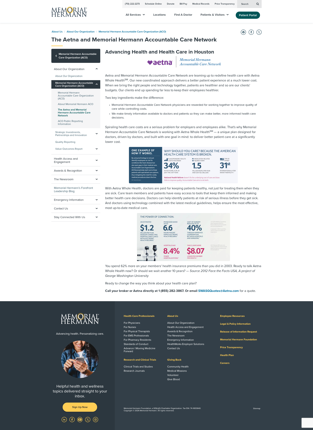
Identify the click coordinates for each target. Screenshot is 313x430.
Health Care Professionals (139, 316)
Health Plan (227, 355)
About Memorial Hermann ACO (75, 104)
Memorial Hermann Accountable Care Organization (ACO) (132, 31)
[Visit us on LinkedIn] (64, 419)
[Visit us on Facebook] (72, 419)
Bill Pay (183, 3)
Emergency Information (180, 339)
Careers (225, 363)
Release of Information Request (238, 331)
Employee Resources (232, 316)
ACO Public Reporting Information (70, 122)
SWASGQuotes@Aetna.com (218, 291)
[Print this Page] (243, 32)
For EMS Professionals (136, 335)
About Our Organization (81, 31)
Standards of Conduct (136, 344)
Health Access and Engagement (185, 327)
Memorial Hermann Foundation (238, 339)
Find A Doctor (183, 14)
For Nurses (130, 327)
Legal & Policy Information (235, 324)
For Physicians (132, 322)
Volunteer (173, 375)
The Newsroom (176, 335)
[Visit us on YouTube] (80, 419)
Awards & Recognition (180, 331)
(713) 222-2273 (132, 3)
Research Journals (134, 370)
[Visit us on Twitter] (88, 419)
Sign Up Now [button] (80, 407)
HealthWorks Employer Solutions (185, 344)
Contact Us (173, 348)
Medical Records (200, 3)
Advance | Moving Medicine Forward (139, 350)
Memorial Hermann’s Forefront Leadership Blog (73, 189)
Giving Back (174, 359)
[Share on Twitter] (259, 32)
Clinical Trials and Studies (138, 366)
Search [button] (244, 4)
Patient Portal (248, 15)
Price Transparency (225, 3)
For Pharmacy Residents (137, 339)
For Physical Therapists (137, 331)
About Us (57, 31)
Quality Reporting (65, 142)
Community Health (178, 366)
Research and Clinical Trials (140, 359)
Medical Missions (177, 370)
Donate (170, 3)
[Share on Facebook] (251, 32)
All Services (133, 14)
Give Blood (173, 379)
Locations (159, 14)
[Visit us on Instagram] (95, 419)
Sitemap (256, 408)
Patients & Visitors (213, 14)
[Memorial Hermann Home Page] (67, 11)
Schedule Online (153, 3)
